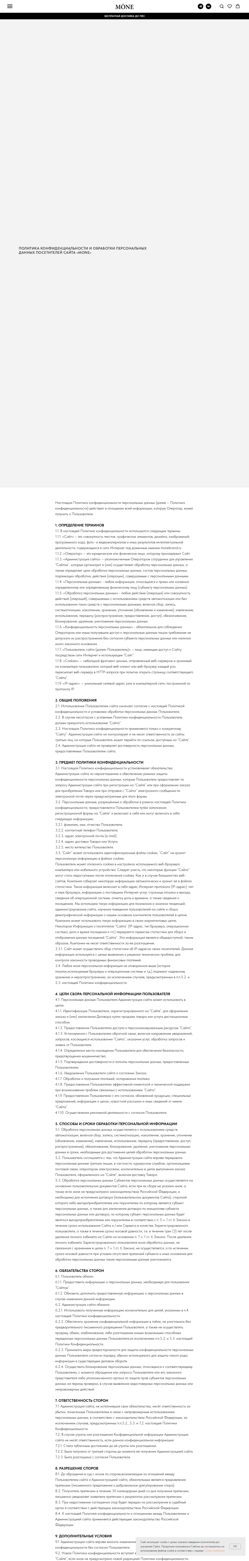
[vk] (208, 8)
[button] (221, 6)
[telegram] (200, 8)
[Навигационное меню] (9, 6)
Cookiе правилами (214, 1550)
